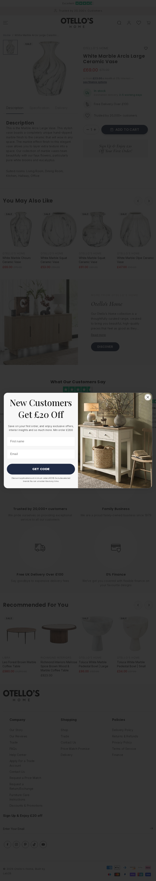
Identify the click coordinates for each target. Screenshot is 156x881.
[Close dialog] (148, 397)
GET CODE (41, 469)
